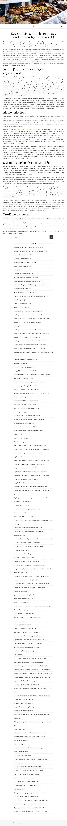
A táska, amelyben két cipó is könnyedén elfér (26, 386)
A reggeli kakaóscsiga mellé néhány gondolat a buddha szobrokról (32, 374)
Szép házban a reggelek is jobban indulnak (25, 785)
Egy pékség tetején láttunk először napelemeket (27, 479)
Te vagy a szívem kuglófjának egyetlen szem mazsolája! (29, 793)
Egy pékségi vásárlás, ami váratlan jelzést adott (27, 483)
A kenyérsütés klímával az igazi (22, 288)
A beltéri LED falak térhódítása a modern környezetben (29, 247)
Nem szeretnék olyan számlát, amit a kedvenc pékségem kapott (32, 695)
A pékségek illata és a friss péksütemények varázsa (28, 337)
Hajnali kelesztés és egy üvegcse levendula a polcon (28, 546)
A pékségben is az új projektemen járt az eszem (27, 322)
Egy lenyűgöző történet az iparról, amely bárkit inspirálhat (30, 471)
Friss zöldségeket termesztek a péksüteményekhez (28, 527)
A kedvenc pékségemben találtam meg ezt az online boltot (30, 285)
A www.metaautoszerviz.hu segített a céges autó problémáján (31, 393)
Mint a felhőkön (18, 654)
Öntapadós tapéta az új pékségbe (23, 703)
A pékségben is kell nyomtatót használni (25, 326)
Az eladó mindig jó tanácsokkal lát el (24, 423)
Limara (33, 10)
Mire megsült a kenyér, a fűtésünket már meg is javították (30, 658)
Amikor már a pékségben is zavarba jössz (25, 404)
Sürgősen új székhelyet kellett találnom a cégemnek (28, 770)
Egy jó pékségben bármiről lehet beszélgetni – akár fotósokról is (32, 460)
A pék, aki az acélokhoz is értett (23, 303)
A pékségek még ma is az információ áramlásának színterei (30, 341)
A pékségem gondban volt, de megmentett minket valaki (30, 344)
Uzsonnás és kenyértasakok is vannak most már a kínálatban (31, 800)
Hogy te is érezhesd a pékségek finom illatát (26, 561)
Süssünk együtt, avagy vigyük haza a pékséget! (27, 774)
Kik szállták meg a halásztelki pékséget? (25, 613)
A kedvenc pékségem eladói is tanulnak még (26, 277)
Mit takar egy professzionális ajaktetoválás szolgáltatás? (30, 662)
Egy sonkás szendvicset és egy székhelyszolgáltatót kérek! (30, 486)
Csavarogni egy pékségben (21, 438)
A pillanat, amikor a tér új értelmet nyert (25, 367)
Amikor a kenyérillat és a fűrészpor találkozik (26, 400)
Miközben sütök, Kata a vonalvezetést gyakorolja (28, 647)
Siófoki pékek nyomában (20, 763)
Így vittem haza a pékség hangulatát (24, 598)
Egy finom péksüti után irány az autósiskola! (26, 457)
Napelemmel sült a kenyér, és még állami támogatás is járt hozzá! (32, 677)
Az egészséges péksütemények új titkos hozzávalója (29, 419)
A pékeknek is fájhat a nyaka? (22, 307)
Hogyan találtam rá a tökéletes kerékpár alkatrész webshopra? (31, 583)
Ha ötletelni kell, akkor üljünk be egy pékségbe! (27, 542)
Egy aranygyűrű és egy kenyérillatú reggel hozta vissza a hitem (32, 449)
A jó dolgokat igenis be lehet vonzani (24, 273)
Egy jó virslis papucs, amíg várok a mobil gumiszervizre (29, 464)
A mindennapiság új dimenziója (22, 300)
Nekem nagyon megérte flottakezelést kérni (26, 684)
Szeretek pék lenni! (19, 789)
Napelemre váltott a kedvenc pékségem (25, 681)
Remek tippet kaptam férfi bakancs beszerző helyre (28, 748)
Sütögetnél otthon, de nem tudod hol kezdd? (26, 781)
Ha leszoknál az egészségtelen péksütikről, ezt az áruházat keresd (33, 539)
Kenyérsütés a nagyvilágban (22, 610)
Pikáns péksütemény (19, 744)
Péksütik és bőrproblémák (21, 740)
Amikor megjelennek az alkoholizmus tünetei (26, 408)
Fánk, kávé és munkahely (21, 513)
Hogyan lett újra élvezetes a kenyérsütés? (26, 580)
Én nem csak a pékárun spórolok (23, 501)
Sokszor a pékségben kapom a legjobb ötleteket (27, 766)
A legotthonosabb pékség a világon (24, 292)
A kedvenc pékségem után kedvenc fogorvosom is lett (29, 281)
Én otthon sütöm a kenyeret (22, 505)
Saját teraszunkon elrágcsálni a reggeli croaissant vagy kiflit (30, 759)
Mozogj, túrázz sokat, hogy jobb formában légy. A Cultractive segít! (33, 673)
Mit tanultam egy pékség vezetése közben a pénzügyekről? (30, 666)
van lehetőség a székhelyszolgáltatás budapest (28, 129)
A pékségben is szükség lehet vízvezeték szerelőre (28, 330)
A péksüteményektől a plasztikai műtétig (25, 359)
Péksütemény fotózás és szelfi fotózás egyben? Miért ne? (30, 733)
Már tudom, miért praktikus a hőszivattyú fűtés (27, 632)
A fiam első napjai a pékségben (22, 266)
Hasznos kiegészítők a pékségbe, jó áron (25, 554)
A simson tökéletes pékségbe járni (23, 378)
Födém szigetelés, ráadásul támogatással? (26, 516)
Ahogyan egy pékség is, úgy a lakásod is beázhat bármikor (30, 397)
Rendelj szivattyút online (21, 751)
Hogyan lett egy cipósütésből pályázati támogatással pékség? (31, 576)
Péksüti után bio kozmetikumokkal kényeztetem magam (29, 736)
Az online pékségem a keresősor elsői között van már (29, 427)
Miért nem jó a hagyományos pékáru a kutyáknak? (28, 643)
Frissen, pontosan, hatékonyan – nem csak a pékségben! (29, 531)
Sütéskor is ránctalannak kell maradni (24, 778)
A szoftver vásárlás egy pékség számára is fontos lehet (29, 382)
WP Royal (18, 823)
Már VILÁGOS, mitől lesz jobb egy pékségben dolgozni (29, 636)
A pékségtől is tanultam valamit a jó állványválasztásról (29, 348)
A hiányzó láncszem (19, 270)
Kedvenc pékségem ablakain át (22, 602)
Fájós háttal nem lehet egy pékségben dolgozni (27, 509)
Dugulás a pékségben (20, 442)
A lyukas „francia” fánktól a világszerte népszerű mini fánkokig (31, 296)
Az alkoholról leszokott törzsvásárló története (27, 415)
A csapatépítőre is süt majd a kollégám (25, 262)
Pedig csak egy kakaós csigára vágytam (25, 707)
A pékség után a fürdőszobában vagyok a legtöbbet (28, 311)
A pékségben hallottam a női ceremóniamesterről (28, 315)
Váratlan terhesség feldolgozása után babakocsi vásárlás (30, 804)
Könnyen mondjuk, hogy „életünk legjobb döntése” (28, 617)
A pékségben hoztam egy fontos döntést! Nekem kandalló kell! (31, 318)
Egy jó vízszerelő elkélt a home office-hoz (25, 468)
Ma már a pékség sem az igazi (22, 624)
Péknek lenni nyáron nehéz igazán (23, 710)
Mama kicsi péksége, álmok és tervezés (25, 628)
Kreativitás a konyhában (20, 621)
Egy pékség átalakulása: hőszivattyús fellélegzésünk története (31, 475)
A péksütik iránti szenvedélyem (22, 363)
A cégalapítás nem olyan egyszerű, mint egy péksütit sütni (30, 251)
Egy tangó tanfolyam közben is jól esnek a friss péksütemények (32, 498)
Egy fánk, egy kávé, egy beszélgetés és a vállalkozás (29, 453)
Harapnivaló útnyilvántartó (21, 550)
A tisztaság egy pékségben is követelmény (26, 389)
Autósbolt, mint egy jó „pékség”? (23, 412)
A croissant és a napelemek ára (22, 258)
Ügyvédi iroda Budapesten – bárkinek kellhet (26, 796)
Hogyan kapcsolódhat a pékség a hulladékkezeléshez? (29, 565)
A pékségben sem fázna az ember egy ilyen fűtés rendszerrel (31, 333)
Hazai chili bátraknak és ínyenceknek (24, 557)
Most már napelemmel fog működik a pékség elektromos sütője (32, 669)
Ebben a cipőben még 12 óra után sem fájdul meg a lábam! (30, 445)
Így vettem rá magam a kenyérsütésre (25, 595)
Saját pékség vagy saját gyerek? (23, 755)
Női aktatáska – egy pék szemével (23, 699)
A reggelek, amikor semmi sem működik (25, 371)
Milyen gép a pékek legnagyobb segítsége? (26, 651)
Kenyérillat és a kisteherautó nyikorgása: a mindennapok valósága (32, 606)
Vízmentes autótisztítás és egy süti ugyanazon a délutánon (30, 811)
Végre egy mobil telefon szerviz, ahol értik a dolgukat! (29, 808)
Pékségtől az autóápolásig (21, 729)
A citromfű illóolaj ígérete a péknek (23, 255)
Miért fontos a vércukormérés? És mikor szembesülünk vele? (31, 639)
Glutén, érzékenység (20, 535)
